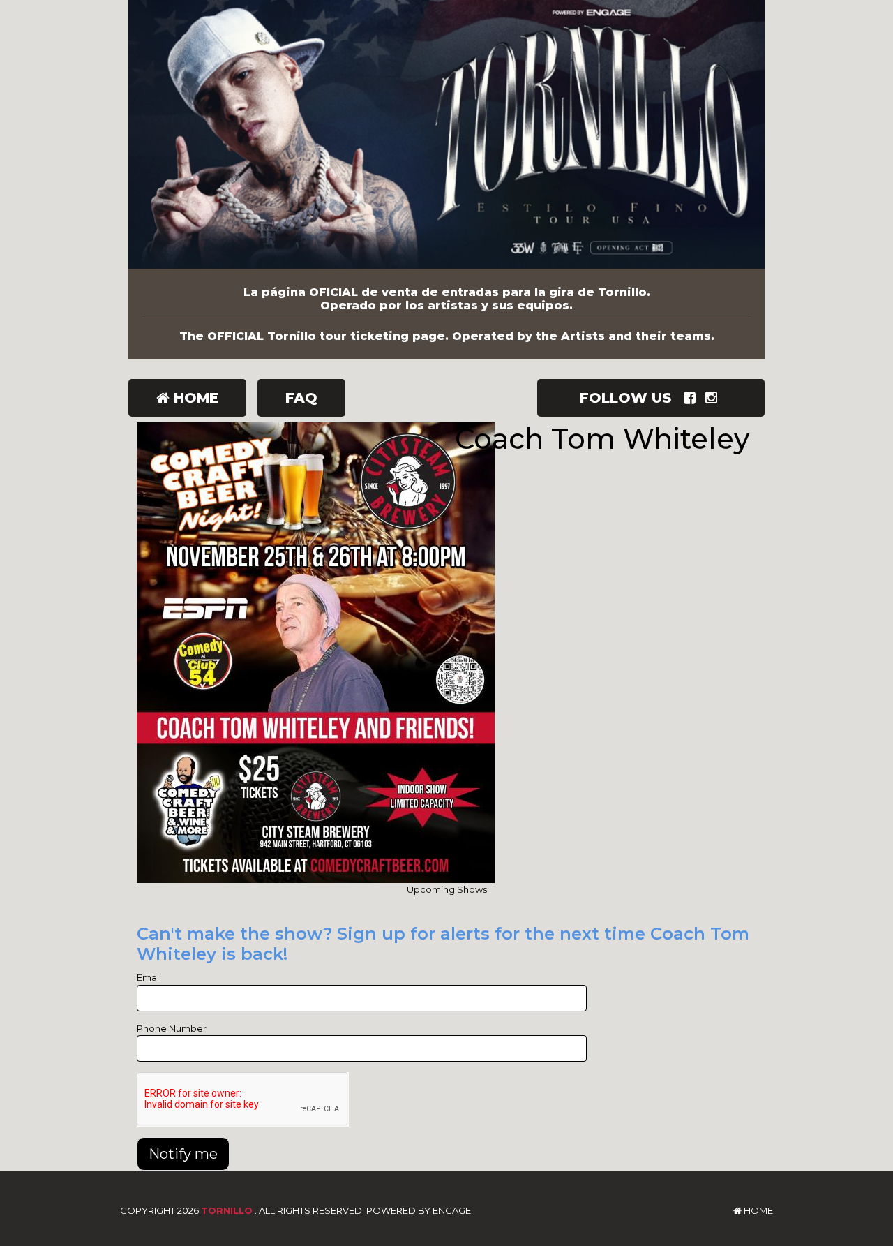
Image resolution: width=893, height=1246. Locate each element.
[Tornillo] (446, 134)
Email (149, 977)
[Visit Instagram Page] (714, 398)
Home (194, 398)
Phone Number (172, 1028)
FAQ (301, 398)
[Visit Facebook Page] (692, 398)
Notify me (183, 1153)
